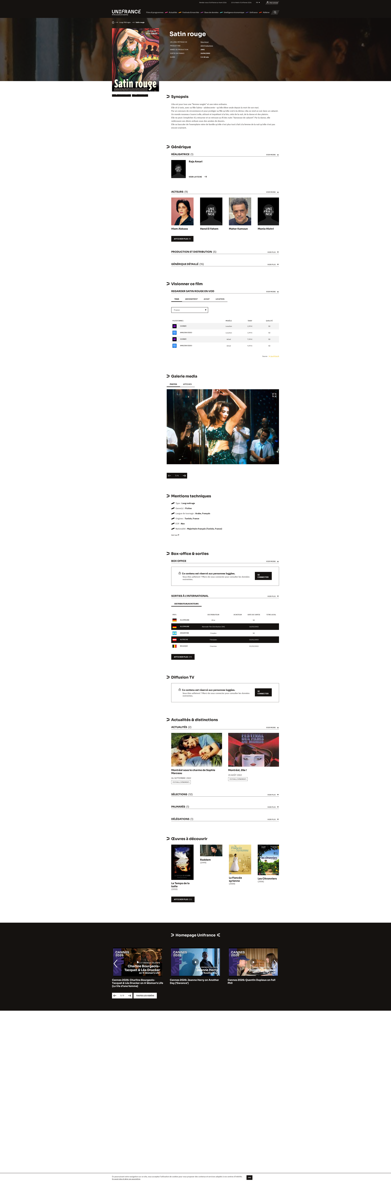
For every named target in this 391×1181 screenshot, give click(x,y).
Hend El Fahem (209, 228)
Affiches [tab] (187, 384)
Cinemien (213, 646)
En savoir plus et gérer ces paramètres (126, 1179)
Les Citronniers (267, 878)
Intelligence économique (234, 12)
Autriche (184, 639)
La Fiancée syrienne (235, 879)
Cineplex (213, 633)
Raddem (205, 859)
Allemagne (184, 620)
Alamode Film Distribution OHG (213, 627)
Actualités (173, 12)
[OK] (249, 1177)
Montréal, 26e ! (237, 770)
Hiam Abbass (179, 228)
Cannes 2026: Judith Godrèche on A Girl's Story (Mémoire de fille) (192, 981)
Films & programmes (155, 12)
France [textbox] (177, 310)
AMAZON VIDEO (186, 332)
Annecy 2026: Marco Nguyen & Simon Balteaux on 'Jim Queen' (251, 981)
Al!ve (213, 620)
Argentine (184, 633)
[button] (274, 395)
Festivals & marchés (190, 12)
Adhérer (266, 12)
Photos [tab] (173, 384)
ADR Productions (207, 46)
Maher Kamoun (238, 228)
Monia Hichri (266, 228)
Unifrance (254, 12)
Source (265, 356)
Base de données (211, 12)
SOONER (183, 326)
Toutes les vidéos (145, 995)
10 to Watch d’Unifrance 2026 (241, 2)
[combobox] (189, 310)
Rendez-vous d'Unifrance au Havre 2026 (213, 2)
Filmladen (213, 640)
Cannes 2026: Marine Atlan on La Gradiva (137, 980)
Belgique (184, 646)
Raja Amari (205, 42)
